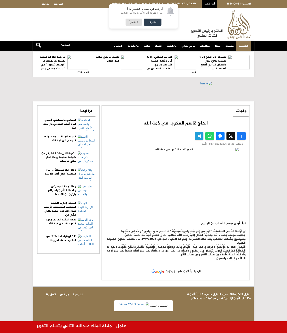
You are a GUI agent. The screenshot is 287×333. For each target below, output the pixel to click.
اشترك (153, 22)
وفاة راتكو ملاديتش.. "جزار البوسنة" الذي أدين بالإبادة (60, 172)
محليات (230, 46)
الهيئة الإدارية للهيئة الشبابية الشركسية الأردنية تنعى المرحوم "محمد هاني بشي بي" (60, 209)
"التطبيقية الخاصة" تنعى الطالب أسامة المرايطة (61, 238)
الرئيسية (243, 46)
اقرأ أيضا (87, 111)
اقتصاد (158, 46)
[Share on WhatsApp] (209, 136)
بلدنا (217, 46)
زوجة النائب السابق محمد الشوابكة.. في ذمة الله (61, 222)
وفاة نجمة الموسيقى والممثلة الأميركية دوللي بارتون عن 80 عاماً (61, 190)
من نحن (45, 4)
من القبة (171, 46)
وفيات (241, 111)
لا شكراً (133, 22)
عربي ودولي (188, 46)
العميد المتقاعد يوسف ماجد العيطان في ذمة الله (59, 138)
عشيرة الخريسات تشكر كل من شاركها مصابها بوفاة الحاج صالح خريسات (58, 157)
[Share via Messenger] (220, 136)
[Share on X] (230, 136)
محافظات (205, 46)
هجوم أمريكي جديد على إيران (107, 59)
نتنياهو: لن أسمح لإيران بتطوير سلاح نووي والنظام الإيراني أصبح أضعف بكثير (212, 63)
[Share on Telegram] (199, 136)
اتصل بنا (58, 4)
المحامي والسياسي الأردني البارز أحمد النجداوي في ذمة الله (59, 124)
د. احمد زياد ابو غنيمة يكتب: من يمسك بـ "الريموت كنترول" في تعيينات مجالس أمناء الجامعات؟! (64, 65)
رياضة (147, 46)
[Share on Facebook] (241, 136)
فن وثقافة (133, 46)
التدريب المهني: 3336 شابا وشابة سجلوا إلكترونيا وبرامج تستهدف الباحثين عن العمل (171, 65)
